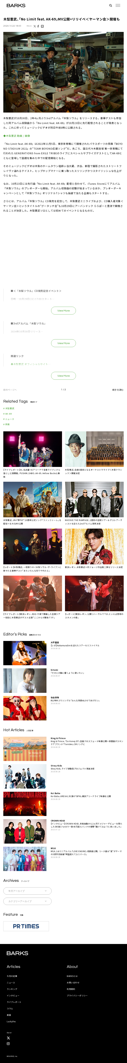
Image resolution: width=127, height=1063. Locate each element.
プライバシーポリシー (77, 995)
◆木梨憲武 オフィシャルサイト (29, 364)
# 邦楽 (6, 424)
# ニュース (8, 419)
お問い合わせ (73, 982)
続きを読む (118, 389)
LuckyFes (11, 1021)
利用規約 (71, 989)
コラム (10, 1008)
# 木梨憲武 (8, 408)
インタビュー (13, 995)
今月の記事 (12, 976)
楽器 (9, 1014)
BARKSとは (72, 976)
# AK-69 (7, 413)
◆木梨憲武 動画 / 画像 (16, 135)
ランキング (12, 989)
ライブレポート (14, 1001)
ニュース (11, 982)
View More (63, 310)
